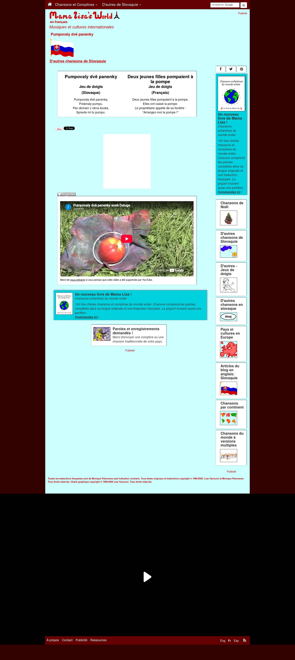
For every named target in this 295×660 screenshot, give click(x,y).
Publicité (81, 640)
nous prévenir (77, 279)
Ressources (98, 640)
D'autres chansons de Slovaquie (78, 61)
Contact (67, 640)
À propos (53, 640)
